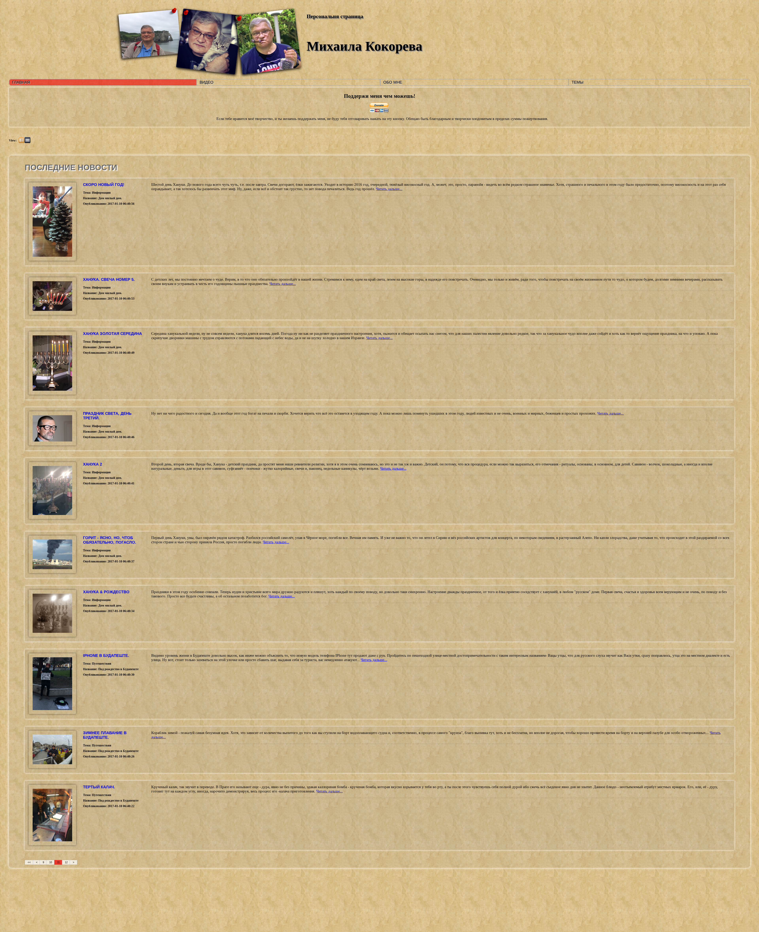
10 (50, 862)
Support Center (429, 896)
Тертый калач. (99, 787)
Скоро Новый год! (103, 184)
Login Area (425, 891)
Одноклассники (382, 904)
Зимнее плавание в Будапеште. (104, 735)
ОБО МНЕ (392, 82)
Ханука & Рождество (106, 592)
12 (66, 862)
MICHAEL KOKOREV (345, 894)
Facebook (377, 900)
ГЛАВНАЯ (21, 82)
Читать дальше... (389, 189)
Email (375, 891)
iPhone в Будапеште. (106, 655)
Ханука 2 (92, 464)
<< (29, 862)
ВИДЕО (206, 82)
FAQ (420, 900)
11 (58, 862)
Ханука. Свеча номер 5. (109, 279)
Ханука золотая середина (112, 333)
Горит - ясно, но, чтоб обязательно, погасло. (109, 540)
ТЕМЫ (577, 82)
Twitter (377, 896)
